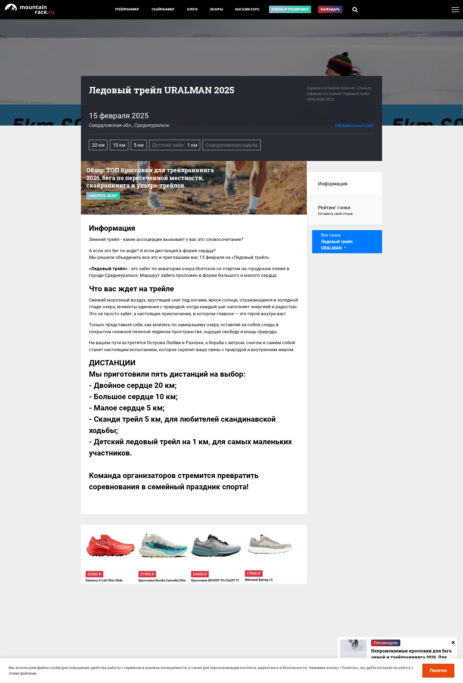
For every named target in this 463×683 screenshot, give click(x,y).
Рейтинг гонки (335, 210)
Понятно (438, 670)
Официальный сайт (354, 125)
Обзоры (216, 9)
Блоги (192, 9)
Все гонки (337, 242)
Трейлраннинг (127, 9)
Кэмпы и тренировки (290, 9)
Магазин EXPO (247, 9)
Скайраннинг (163, 9)
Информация (333, 183)
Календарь (330, 9)
